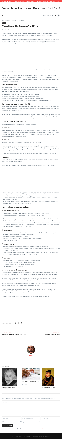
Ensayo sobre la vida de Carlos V (49, 387)
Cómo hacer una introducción (8, 387)
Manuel (31, 355)
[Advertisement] (31, 57)
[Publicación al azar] (55, 15)
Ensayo (7, 20)
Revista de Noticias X (45, 436)
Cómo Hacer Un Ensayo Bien (20, 8)
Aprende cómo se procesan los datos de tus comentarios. (40, 428)
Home (3, 20)
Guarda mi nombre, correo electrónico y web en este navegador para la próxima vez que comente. (29, 422)
